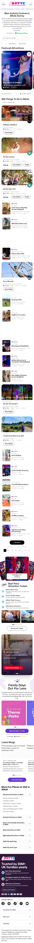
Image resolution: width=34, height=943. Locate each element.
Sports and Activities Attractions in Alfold (13, 823)
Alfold (22, 9)
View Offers (22, 43)
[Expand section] (29, 817)
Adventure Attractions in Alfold (13, 794)
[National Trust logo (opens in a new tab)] (21, 33)
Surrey (17, 9)
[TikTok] (15, 904)
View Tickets (12, 43)
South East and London (8, 9)
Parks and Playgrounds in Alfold (13, 809)
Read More (17, 30)
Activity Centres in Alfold (10, 798)
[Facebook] (3, 904)
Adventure (29, 9)
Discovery (6, 916)
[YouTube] (27, 904)
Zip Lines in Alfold (8, 811)
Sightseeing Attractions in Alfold (13, 835)
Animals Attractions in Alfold (12, 817)
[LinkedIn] (9, 904)
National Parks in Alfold (10, 806)
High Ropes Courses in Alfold (12, 803)
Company (6, 923)
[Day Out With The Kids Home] (17, 4)
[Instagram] (21, 904)
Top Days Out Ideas (9, 910)
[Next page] (29, 550)
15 (25, 550)
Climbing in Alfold (8, 801)
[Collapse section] (29, 794)
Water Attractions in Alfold (11, 830)
